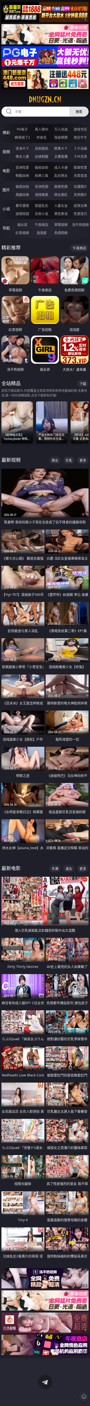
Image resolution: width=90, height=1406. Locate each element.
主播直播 (61, 156)
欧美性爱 (80, 167)
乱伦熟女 (61, 175)
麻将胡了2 (22, 137)
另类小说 (41, 213)
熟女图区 (61, 194)
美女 (55, 460)
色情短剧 (61, 232)
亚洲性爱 (22, 167)
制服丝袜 (22, 175)
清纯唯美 (41, 194)
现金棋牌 (61, 137)
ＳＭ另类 (80, 156)
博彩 (6, 132)
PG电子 (22, 129)
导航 (6, 228)
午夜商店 (41, 224)
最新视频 (11, 460)
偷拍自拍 (41, 167)
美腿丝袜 (22, 194)
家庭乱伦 (41, 205)
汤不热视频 (80, 224)
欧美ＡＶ (61, 148)
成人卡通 (61, 167)
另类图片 (80, 194)
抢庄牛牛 (80, 137)
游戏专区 (80, 129)
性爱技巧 (80, 213)
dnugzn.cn (45, 99)
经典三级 (41, 175)
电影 (6, 170)
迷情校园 (22, 213)
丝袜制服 (41, 156)
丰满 (55, 868)
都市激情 (22, 205)
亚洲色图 (41, 186)
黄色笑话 (61, 213)
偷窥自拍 (22, 186)
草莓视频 (61, 224)
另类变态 (80, 175)
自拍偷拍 (41, 148)
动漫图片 (80, 186)
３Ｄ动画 (80, 148)
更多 (82, 460)
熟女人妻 (22, 156)
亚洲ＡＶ (22, 148)
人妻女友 (61, 205)
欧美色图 (61, 186)
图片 (6, 189)
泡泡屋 (41, 232)
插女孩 (22, 224)
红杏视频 (22, 232)
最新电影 (11, 868)
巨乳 (69, 460)
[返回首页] (84, 1396)
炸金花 (41, 137)
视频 (6, 151)
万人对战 (61, 129)
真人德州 (41, 129)
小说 (6, 209)
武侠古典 (80, 205)
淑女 (69, 868)
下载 (82, 383)
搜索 (79, 111)
